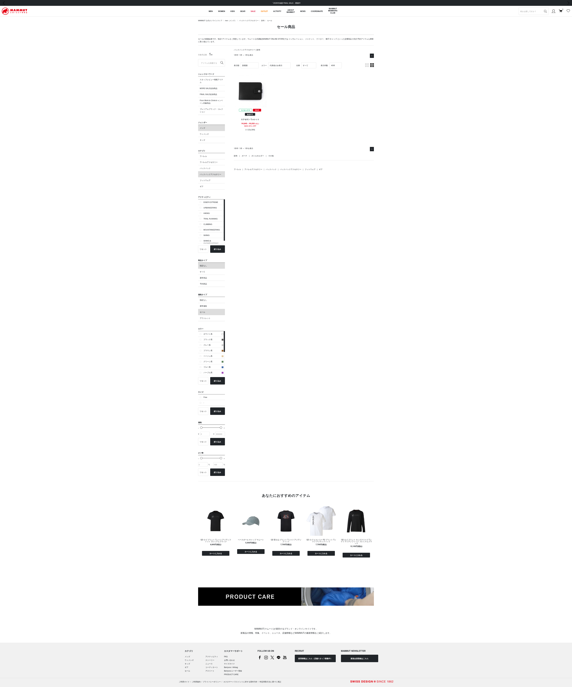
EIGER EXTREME (210, 202)
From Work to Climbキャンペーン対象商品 (211, 101)
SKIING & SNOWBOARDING (211, 242)
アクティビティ (211, 656)
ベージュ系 (207, 356)
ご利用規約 (196, 681)
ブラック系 (207, 339)
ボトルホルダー (257, 155)
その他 (271, 155)
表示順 (236, 65)
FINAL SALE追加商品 (208, 94)
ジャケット (309, 39)
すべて (202, 271)
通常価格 (203, 306)
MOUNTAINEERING (211, 229)
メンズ (202, 128)
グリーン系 (207, 361)
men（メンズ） (230, 20)
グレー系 (207, 345)
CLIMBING (207, 224)
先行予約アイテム (361, 39)
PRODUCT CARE (231, 674)
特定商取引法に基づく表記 (270, 681)
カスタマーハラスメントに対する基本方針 (240, 681)
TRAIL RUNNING (210, 218)
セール (269, 20)
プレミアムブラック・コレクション (211, 110)
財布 (263, 20)
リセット (203, 249)
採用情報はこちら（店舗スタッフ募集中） (315, 658)
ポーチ (244, 155)
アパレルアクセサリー (209, 162)
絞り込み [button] (217, 249)
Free (205, 397)
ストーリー (209, 660)
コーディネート (211, 667)
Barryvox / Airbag (231, 667)
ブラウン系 (207, 350)
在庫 (298, 65)
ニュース (209, 663)
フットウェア (205, 180)
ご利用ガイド (184, 681)
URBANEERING (210, 207)
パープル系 (207, 372)
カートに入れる (215, 553)
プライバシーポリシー (212, 681)
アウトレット (205, 318)
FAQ (225, 656)
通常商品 (203, 277)
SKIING (206, 235)
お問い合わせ (229, 660)
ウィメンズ (204, 134)
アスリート (209, 670)
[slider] (201, 427)
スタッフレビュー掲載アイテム (211, 80)
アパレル (203, 156)
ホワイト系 (207, 334)
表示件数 (324, 65)
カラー (264, 65)
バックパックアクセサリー (249, 20)
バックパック (205, 168)
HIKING (206, 213)
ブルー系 (207, 367)
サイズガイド (229, 663)
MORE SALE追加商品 (208, 88)
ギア (201, 186)
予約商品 (203, 283)
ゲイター (320, 39)
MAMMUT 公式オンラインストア (210, 20)
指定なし (203, 265)
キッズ (202, 140)
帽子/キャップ (331, 39)
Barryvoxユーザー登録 (233, 670)
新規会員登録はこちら (360, 658)
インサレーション (296, 39)
